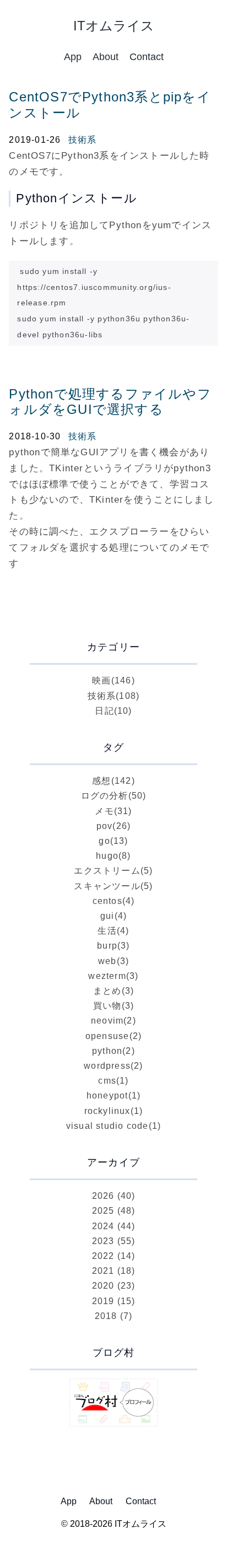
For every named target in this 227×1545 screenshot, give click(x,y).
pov (113, 826)
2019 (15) (114, 1301)
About (105, 56)
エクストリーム (113, 870)
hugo (113, 855)
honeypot (113, 1095)
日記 (113, 710)
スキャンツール (113, 886)
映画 (113, 680)
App (73, 56)
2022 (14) (114, 1256)
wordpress (113, 1065)
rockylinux (113, 1111)
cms (113, 1080)
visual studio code (113, 1126)
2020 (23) (114, 1285)
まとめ (113, 990)
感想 (113, 780)
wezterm (113, 976)
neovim (113, 1020)
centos (114, 901)
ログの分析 (114, 795)
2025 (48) (114, 1210)
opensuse (113, 1036)
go (113, 841)
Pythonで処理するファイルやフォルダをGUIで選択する (110, 401)
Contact (146, 56)
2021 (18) (114, 1270)
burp (113, 945)
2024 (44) (114, 1226)
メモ (113, 811)
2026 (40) (114, 1196)
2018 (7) (114, 1316)
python (113, 1051)
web (113, 961)
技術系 (82, 139)
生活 (113, 930)
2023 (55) (114, 1241)
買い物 (113, 1005)
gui (113, 915)
